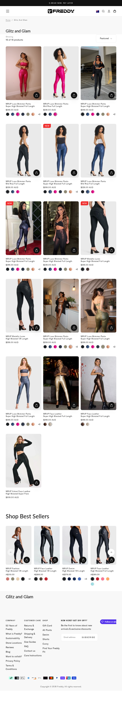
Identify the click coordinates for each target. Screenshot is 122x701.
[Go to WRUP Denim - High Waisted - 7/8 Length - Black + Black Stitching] (75, 545)
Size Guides (30, 641)
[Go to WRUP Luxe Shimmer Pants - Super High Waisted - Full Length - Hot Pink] (23, 73)
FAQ (26, 646)
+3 (86, 579)
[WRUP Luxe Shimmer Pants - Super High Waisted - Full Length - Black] (7, 114)
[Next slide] (111, 552)
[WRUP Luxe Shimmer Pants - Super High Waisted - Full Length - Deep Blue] (22, 114)
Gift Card (47, 625)
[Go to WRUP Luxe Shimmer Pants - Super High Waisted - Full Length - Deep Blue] (23, 383)
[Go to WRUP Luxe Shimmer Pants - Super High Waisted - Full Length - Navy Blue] (61, 151)
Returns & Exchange (29, 627)
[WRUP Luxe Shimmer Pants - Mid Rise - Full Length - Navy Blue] (50, 114)
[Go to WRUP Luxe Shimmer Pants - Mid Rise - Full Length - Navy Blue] (98, 151)
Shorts (46, 639)
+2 (39, 114)
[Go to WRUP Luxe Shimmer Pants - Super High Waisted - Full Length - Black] (98, 73)
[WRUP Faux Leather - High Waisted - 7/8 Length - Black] (35, 579)
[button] (8, 11)
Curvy (45, 643)
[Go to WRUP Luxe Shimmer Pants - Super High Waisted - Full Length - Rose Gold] (61, 306)
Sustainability (13, 638)
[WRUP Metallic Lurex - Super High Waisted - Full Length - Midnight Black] (82, 269)
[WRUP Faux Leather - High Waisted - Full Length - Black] (92, 579)
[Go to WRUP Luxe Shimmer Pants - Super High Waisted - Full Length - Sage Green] (98, 306)
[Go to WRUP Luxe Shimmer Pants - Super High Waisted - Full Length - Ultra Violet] (23, 228)
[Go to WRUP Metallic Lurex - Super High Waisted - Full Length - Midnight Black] (98, 228)
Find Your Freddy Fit (51, 650)
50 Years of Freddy (11, 627)
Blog (8, 651)
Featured (104, 38)
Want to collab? (14, 656)
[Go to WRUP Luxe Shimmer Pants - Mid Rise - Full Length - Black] (23, 151)
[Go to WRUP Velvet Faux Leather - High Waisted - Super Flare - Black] (23, 461)
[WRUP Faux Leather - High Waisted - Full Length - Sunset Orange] (107, 579)
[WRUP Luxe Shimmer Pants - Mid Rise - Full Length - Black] (45, 114)
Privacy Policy (13, 660)
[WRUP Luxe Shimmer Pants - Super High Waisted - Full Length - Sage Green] (28, 114)
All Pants (47, 630)
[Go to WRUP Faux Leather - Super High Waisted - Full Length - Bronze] (98, 383)
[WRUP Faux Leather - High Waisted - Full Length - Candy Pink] (102, 579)
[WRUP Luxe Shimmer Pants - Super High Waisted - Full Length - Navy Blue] (12, 114)
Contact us (29, 650)
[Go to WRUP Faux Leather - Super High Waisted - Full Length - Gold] (61, 383)
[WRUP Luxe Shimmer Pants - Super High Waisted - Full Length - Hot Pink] (17, 114)
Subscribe (88, 637)
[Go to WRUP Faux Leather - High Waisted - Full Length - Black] (103, 545)
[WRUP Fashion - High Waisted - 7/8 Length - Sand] (17, 579)
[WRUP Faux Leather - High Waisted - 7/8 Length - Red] (46, 579)
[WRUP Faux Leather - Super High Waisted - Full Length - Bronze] (45, 424)
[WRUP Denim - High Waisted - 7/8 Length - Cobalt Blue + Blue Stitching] (79, 579)
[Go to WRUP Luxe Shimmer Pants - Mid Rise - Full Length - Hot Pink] (61, 73)
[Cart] (114, 11)
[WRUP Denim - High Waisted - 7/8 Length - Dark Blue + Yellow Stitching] (74, 579)
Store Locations (14, 642)
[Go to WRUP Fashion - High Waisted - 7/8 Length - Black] (18, 545)
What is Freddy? (14, 633)
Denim (46, 634)
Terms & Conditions (11, 667)
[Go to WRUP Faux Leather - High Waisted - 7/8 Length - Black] (47, 545)
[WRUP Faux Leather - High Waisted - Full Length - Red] (97, 579)
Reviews (10, 647)
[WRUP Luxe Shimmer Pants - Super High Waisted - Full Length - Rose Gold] (33, 114)
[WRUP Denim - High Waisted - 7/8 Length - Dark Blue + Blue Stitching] (69, 579)
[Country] (97, 11)
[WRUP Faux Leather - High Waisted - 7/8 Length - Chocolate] (41, 579)
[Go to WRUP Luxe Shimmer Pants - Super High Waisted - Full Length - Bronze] (61, 228)
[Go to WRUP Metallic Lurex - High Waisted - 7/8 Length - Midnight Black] (23, 306)
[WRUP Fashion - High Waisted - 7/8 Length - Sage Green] (12, 579)
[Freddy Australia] (61, 11)
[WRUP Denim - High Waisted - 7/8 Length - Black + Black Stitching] (64, 579)
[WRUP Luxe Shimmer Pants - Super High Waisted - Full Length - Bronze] (87, 269)
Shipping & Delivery (29, 635)
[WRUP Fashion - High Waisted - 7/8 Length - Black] (22, 579)
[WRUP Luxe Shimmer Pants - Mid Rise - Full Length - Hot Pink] (55, 114)
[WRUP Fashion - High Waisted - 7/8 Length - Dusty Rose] (7, 579)
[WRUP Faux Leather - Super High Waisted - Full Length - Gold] (50, 424)
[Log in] (109, 11)
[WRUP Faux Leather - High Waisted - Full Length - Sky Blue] (92, 584)
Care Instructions (33, 655)
